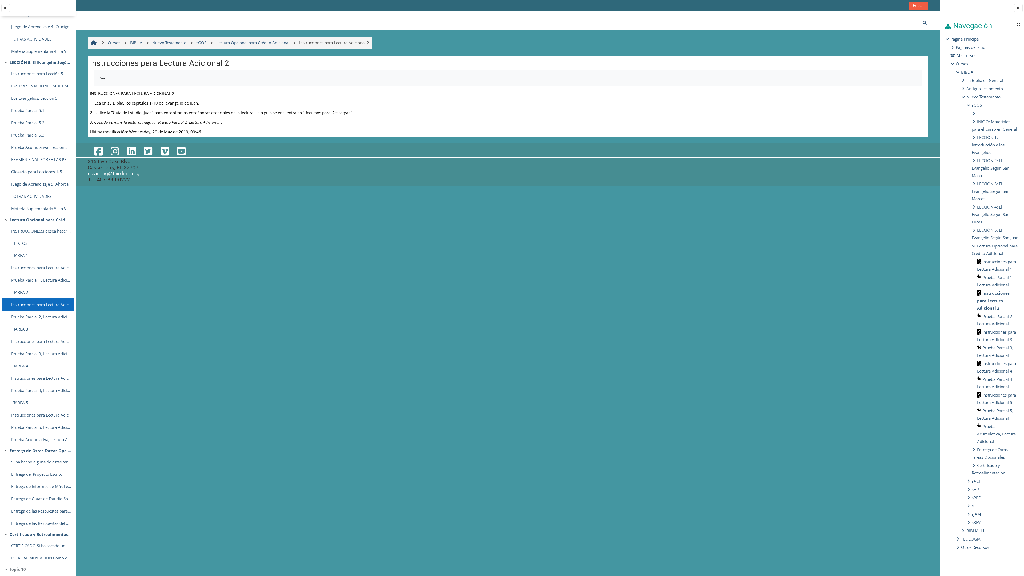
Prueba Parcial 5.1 (28, 110)
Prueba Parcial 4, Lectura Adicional (41, 390)
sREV (976, 522)
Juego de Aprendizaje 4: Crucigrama (41, 26)
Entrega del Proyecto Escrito (36, 474)
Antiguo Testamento (984, 88)
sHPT (976, 489)
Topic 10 (18, 569)
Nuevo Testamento (983, 96)
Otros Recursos (975, 547)
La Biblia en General (984, 80)
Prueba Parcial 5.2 (28, 122)
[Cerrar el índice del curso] (5, 8)
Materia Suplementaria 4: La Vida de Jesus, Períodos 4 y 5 (41, 51)
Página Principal (965, 39)
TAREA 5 (19, 402)
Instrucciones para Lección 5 (37, 73)
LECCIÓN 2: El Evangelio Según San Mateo (990, 168)
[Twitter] (148, 151)
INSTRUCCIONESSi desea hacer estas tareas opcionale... (41, 231)
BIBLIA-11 (975, 530)
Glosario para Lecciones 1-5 (36, 171)
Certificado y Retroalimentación (41, 534)
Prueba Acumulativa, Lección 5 (39, 147)
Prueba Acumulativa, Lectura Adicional (41, 439)
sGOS (977, 105)
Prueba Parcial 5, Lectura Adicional (41, 427)
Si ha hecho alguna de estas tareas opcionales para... (41, 462)
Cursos (962, 63)
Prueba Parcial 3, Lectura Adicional (41, 353)
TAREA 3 (19, 329)
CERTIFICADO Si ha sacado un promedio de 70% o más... (41, 545)
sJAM (976, 514)
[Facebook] (98, 151)
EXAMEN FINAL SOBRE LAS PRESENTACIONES (41, 159)
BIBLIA (967, 72)
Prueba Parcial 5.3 (28, 135)
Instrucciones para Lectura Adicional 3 (41, 341)
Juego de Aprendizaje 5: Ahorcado (41, 184)
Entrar (918, 5)
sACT (976, 481)
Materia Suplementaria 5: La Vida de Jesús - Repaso (41, 208)
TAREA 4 (19, 366)
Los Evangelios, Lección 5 (34, 98)
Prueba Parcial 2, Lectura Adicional (41, 316)
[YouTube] (181, 151)
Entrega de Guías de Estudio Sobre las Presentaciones (41, 498)
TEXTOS (19, 243)
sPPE (976, 497)
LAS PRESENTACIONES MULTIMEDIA (41, 86)
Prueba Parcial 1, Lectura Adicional (41, 280)
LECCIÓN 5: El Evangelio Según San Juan (41, 62)
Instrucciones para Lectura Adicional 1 (41, 267)
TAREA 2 (19, 292)
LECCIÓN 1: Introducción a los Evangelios (988, 145)
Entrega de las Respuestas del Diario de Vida (41, 523)
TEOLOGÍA (971, 539)
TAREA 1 (19, 255)
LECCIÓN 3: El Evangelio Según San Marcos (990, 191)
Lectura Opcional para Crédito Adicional (41, 219)
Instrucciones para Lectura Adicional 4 (41, 378)
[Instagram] (115, 151)
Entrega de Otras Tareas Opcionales (41, 450)
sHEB (976, 506)
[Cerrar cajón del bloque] (1018, 8)
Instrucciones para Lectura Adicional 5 (41, 415)
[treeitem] (982, 293)
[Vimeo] (164, 151)
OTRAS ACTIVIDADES (31, 39)
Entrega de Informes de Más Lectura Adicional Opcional (41, 486)
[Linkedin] (131, 151)
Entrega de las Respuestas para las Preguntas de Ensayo (41, 511)
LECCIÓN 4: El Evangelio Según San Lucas (990, 214)
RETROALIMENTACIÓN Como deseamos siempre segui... (41, 558)
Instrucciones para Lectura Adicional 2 (41, 304)
